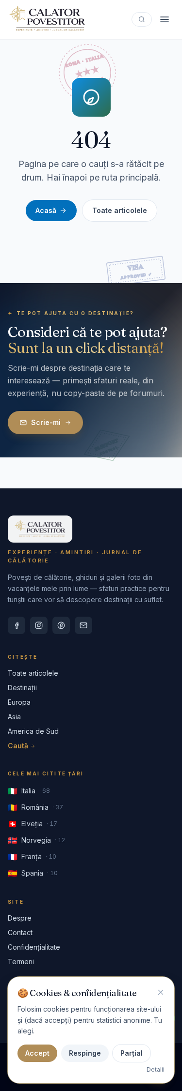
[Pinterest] (61, 625)
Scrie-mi (46, 422)
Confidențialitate (34, 947)
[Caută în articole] (142, 19)
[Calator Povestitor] (47, 19)
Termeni (21, 961)
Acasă (45, 210)
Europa (19, 702)
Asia (14, 716)
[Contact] (83, 625)
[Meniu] (164, 19)
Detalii (156, 1069)
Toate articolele (119, 210)
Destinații (22, 687)
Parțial (131, 1053)
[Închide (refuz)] (160, 992)
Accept (37, 1053)
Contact (20, 932)
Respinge (85, 1053)
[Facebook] (16, 625)
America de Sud (33, 731)
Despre (20, 918)
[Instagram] (39, 625)
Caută (18, 746)
